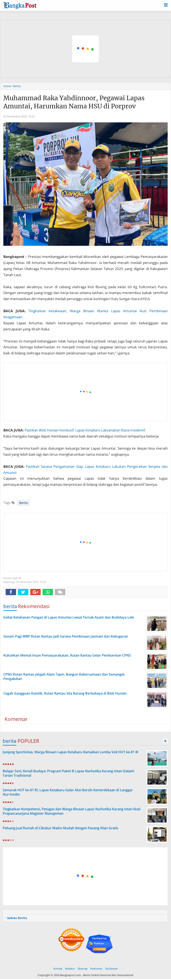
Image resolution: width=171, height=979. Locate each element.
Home (7, 86)
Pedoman (96, 968)
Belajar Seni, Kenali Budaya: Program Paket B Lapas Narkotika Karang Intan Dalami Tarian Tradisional (68, 773)
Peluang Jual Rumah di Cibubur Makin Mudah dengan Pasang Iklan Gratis (60, 828)
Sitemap (82, 968)
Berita (23, 503)
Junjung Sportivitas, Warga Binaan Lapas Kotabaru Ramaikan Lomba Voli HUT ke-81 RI (70, 752)
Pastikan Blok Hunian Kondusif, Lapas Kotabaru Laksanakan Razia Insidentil (85, 430)
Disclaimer (111, 968)
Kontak (57, 968)
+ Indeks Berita (16, 918)
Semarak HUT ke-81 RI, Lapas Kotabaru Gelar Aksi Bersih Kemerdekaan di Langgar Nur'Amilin (68, 792)
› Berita (16, 86)
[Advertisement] (86, 392)
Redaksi (70, 968)
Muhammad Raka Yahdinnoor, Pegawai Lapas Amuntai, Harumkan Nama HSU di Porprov (74, 102)
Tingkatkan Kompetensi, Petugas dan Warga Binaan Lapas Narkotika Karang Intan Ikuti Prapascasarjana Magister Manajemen (71, 811)
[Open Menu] (166, 4)
